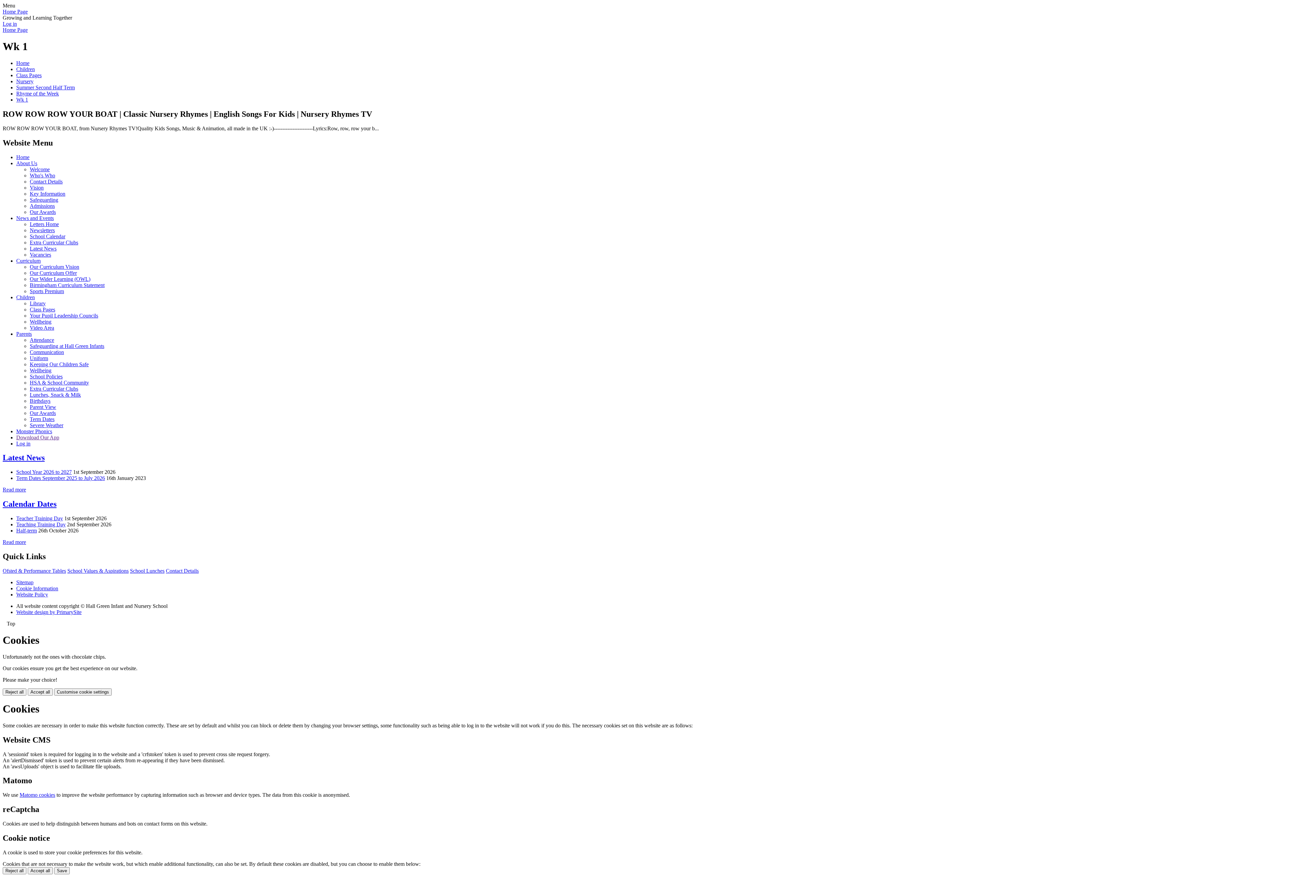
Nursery (25, 81)
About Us (26, 163)
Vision (37, 188)
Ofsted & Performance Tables (34, 571)
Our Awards (43, 212)
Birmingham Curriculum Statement (67, 285)
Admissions (42, 206)
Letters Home (44, 224)
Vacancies (40, 255)
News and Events (35, 218)
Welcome (40, 169)
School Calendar (47, 236)
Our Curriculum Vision (54, 267)
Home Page (15, 12)
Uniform (39, 358)
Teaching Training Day (41, 524)
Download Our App (37, 437)
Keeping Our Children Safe (59, 364)
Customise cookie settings (83, 692)
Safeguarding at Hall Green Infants (67, 346)
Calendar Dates (30, 504)
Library (38, 303)
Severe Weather (46, 425)
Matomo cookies (37, 795)
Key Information (47, 194)
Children (25, 69)
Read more (14, 489)
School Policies (46, 376)
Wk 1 (22, 100)
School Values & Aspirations (98, 571)
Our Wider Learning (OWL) (60, 279)
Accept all (40, 692)
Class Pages (29, 75)
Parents (24, 334)
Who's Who (42, 175)
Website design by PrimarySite (49, 612)
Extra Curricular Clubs (54, 242)
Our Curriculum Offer (53, 273)
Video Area (42, 328)
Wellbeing (40, 322)
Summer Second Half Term (45, 87)
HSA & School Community (59, 383)
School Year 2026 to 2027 (44, 472)
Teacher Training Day (39, 518)
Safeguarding (44, 200)
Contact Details (46, 181)
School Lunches (147, 571)
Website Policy (32, 594)
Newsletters (42, 230)
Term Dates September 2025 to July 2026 (60, 478)
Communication (47, 352)
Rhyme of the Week (37, 93)
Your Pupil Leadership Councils (64, 316)
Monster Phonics (34, 431)
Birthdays (40, 401)
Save (62, 870)
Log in (10, 24)
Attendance (42, 340)
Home (22, 63)
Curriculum (28, 261)
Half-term (26, 530)
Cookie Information (37, 588)
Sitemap (25, 582)
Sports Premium (47, 291)
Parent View (43, 407)
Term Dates (42, 419)
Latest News (43, 248)
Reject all (14, 692)
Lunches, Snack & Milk (55, 395)
